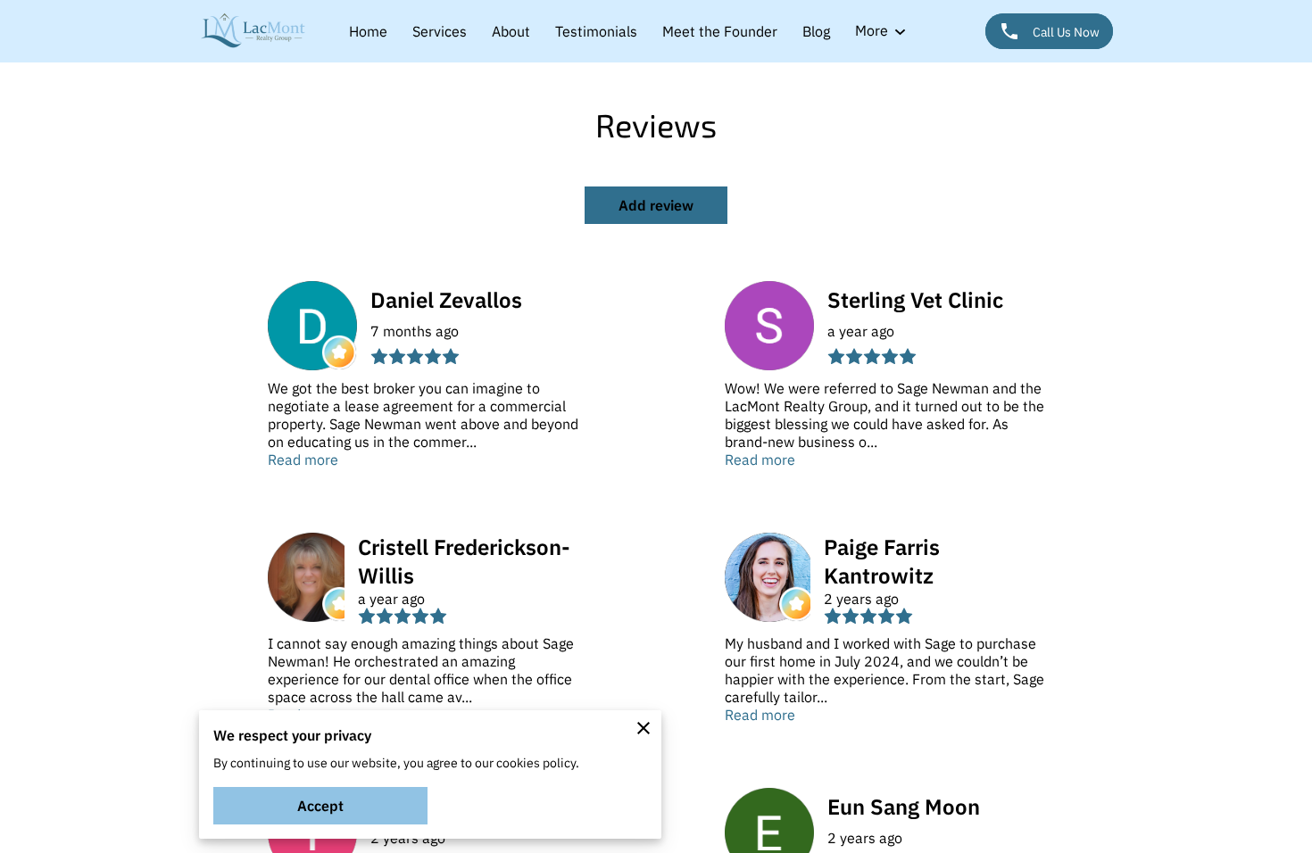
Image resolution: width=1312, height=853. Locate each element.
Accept (320, 806)
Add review (656, 205)
